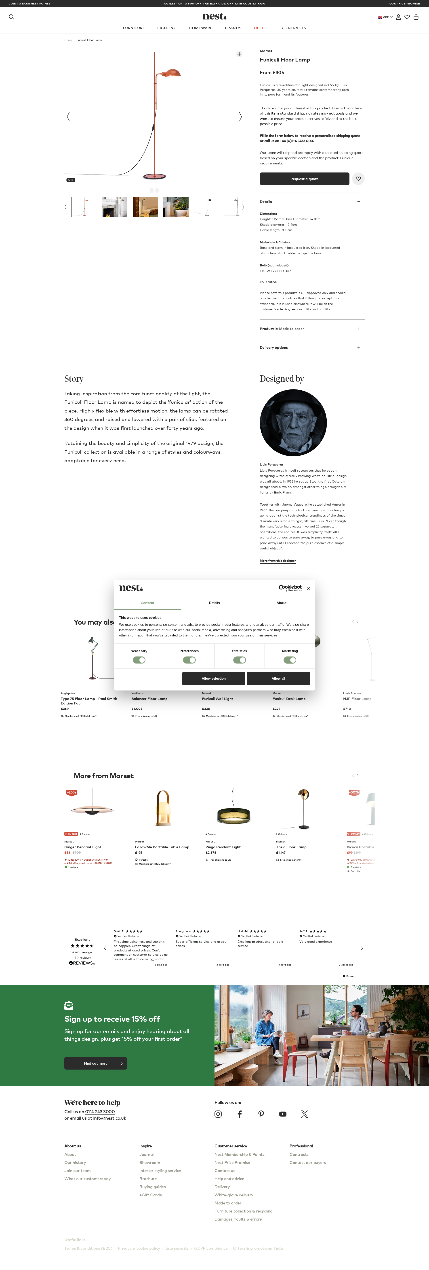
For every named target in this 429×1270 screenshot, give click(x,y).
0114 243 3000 (100, 1111)
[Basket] (416, 16)
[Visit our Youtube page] (283, 1114)
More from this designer (278, 560)
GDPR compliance (211, 1248)
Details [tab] (214, 603)
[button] (105, 948)
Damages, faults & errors (238, 1218)
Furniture (134, 28)
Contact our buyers (308, 1162)
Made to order (227, 1202)
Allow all (278, 679)
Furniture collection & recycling (243, 1210)
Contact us (224, 1170)
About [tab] (281, 603)
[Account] (398, 16)
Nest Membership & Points (239, 1154)
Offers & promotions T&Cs (258, 1248)
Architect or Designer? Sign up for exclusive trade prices (214, 3)
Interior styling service (160, 1170)
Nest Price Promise (232, 1162)
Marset (266, 51)
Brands (233, 28)
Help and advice (229, 1178)
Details (266, 202)
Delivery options (274, 347)
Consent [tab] (147, 603)
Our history (75, 1162)
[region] (233, 948)
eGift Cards (150, 1194)
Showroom (149, 1162)
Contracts (294, 28)
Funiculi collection (85, 452)
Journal (146, 1154)
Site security (177, 1248)
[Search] (11, 16)
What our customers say (87, 1178)
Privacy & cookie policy (139, 1248)
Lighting (167, 28)
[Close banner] (308, 588)
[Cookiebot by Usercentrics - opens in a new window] (282, 588)
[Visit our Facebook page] (240, 1114)
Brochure (148, 1178)
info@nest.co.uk (109, 1118)
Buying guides (152, 1186)
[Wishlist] (407, 16)
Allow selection (214, 679)
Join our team (77, 1170)
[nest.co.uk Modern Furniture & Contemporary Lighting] (214, 16)
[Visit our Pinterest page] (261, 1114)
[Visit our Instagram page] (218, 1114)
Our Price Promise (404, 3)
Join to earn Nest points (29, 3)
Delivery (222, 1186)
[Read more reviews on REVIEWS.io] (82, 963)
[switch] (189, 660)
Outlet (261, 28)
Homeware (201, 28)
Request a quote (304, 179)
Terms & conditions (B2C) (88, 1248)
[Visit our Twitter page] (304, 1114)
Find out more (95, 1063)
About (70, 1154)
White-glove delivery (233, 1194)
